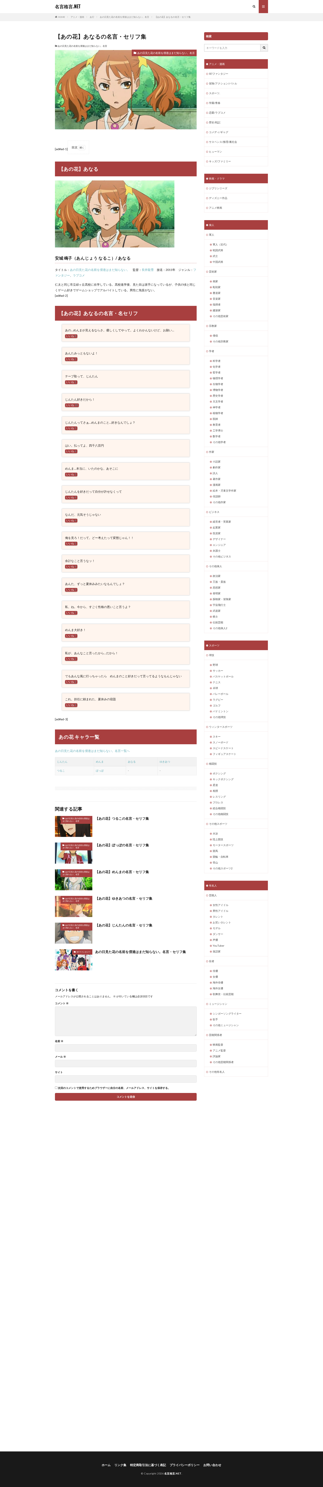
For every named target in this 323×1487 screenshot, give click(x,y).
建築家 (217, 310)
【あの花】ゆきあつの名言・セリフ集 (123, 898)
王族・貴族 (219, 581)
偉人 (211, 224)
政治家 (217, 575)
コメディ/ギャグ (218, 132)
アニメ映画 (215, 207)
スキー (217, 736)
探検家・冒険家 (222, 599)
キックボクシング (223, 779)
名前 (59, 1041)
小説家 (217, 461)
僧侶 (215, 335)
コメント (62, 1003)
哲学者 (217, 372)
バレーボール (220, 693)
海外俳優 (218, 982)
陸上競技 (218, 839)
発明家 (217, 593)
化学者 (217, 366)
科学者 (217, 360)
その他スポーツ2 (223, 868)
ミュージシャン (218, 1003)
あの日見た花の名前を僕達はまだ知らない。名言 (124, 17)
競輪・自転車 (220, 856)
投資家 (217, 533)
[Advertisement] (88, 1282)
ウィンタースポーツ (221, 726)
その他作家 (219, 502)
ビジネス (214, 511)
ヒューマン (215, 151)
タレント (218, 916)
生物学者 (218, 384)
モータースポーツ (223, 845)
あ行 (92, 17)
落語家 (217, 951)
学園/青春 (214, 102)
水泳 (215, 833)
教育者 (217, 424)
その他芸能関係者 (223, 1062)
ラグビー (218, 699)
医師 (215, 418)
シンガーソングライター (227, 1013)
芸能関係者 (215, 1034)
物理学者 (218, 378)
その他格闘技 (220, 814)
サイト (59, 1072)
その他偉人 (215, 566)
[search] (264, 48)
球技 (211, 655)
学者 (211, 351)
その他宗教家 (220, 341)
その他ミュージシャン (226, 1025)
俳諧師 (217, 496)
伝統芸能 (218, 622)
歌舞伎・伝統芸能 (223, 994)
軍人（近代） (220, 244)
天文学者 (218, 401)
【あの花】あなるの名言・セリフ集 (173, 17)
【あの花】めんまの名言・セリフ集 (122, 872)
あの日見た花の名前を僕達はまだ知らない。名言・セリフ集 (140, 952)
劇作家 (217, 467)
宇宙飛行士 (219, 604)
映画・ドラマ (217, 178)
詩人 (215, 473)
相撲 (215, 790)
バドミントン (220, 711)
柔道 (215, 785)
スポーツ (214, 645)
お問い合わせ (212, 1465)
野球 (215, 664)
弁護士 (217, 550)
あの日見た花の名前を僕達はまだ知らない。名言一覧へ (92, 750)
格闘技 (213, 763)
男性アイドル (220, 910)
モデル (217, 928)
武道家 (217, 610)
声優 (215, 939)
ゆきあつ (165, 761)
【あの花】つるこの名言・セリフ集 (122, 818)
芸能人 (213, 895)
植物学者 (218, 413)
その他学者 (219, 442)
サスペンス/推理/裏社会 (223, 141)
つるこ (61, 770)
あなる (132, 761)
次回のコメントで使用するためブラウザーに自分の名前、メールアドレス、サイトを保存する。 (114, 1088)
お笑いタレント (222, 922)
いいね (71, 336)
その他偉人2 (220, 628)
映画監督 (218, 1044)
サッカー (218, 670)
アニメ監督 (219, 1050)
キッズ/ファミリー (220, 161)
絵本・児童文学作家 (224, 490)
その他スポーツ (218, 823)
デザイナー (219, 539)
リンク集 (120, 1465)
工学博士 (218, 430)
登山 (215, 862)
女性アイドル (220, 905)
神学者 (217, 407)
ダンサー (218, 934)
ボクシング (219, 773)
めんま (100, 761)
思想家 (217, 587)
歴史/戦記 (214, 122)
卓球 (215, 688)
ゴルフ (217, 705)
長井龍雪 (148, 269)
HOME (61, 17)
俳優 (215, 970)
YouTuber (218, 945)
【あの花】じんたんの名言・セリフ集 (123, 925)
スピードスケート (223, 748)
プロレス (218, 802)
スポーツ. (214, 93)
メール (60, 1056)
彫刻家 (217, 287)
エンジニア (219, 544)
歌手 (215, 1019)
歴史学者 (218, 395)
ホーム (106, 1465)
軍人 (211, 234)
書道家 (217, 292)
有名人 (213, 885)
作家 (211, 451)
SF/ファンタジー (83, 952)
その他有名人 (217, 1071)
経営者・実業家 (222, 521)
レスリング (219, 796)
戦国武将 (218, 250)
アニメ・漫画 (77, 17)
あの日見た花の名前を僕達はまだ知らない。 (100, 269)
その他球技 (219, 717)
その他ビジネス (222, 556)
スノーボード (220, 742)
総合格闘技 (219, 808)
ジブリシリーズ (218, 188)
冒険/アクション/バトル (223, 83)
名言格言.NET (68, 6)
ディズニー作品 (218, 198)
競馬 (215, 850)
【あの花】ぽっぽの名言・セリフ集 (122, 845)
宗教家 (213, 325)
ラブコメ (79, 275)
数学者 (217, 436)
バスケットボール (223, 676)
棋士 (215, 616)
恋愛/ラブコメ (217, 112)
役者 (211, 961)
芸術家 (213, 271)
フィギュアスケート (224, 753)
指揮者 (217, 304)
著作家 (217, 479)
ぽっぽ (100, 770)
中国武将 (218, 261)
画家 (215, 281)
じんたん (62, 761)
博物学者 (218, 389)
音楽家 (217, 298)
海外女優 (218, 988)
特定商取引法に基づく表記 (148, 1465)
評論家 (217, 1056)
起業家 (217, 527)
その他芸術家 (220, 316)
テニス (217, 682)
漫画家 (217, 484)
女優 (215, 976)
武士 (215, 256)
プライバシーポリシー (185, 1465)
